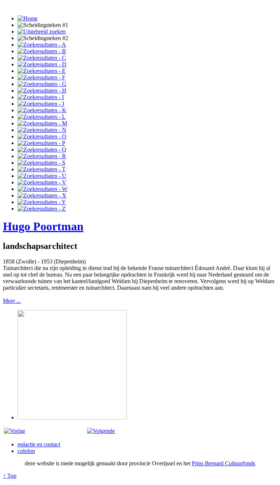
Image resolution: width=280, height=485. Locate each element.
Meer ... (12, 301)
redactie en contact (39, 444)
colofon (26, 451)
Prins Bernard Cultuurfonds (223, 463)
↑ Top (9, 476)
